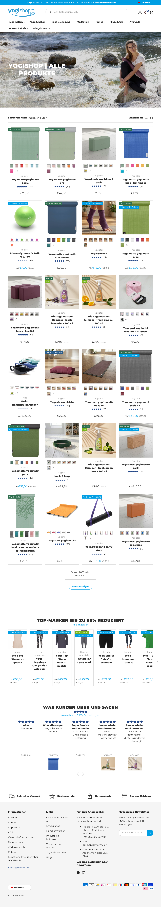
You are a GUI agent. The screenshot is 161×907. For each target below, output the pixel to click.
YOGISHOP (20, 896)
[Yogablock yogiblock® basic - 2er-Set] (25, 292)
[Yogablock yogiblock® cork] (136, 440)
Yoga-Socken (99, 253)
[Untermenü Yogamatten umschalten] (24, 22)
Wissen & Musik (17, 28)
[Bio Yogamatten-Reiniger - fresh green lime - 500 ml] (99, 440)
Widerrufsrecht (17, 847)
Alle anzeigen (81, 624)
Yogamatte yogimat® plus (135, 255)
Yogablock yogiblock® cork (135, 466)
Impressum (14, 827)
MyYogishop (53, 826)
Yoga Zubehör (37, 22)
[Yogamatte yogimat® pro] (62, 144)
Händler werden (55, 831)
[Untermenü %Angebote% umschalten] (49, 28)
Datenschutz (15, 842)
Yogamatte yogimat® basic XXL (135, 404)
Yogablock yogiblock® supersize (135, 543)
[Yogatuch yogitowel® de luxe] (99, 366)
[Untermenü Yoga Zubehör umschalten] (46, 22)
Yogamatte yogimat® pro (62, 181)
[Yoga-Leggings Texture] (128, 639)
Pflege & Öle (116, 22)
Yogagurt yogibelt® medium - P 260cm (135, 330)
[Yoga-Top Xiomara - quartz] (17, 639)
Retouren (13, 852)
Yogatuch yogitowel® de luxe (99, 404)
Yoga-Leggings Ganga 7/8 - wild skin (39, 663)
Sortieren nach (17, 117)
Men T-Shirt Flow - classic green (150, 660)
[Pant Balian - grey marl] (84, 639)
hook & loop (62, 476)
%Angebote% (40, 28)
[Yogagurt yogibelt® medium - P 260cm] (136, 292)
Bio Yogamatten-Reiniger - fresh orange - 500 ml (99, 320)
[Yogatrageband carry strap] (99, 511)
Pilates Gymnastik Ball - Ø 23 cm (25, 255)
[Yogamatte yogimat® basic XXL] (136, 366)
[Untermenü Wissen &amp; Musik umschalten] (27, 28)
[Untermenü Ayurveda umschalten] (141, 22)
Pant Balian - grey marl (84, 660)
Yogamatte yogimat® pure (25, 473)
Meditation (83, 22)
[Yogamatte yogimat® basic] (25, 144)
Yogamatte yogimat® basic (25, 181)
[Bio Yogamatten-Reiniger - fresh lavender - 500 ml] (62, 292)
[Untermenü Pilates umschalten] (104, 22)
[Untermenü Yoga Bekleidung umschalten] (71, 22)
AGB (10, 832)
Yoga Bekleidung (61, 22)
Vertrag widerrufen (19, 867)
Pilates (99, 22)
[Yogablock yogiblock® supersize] (136, 511)
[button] (151, 12)
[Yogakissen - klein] (62, 366)
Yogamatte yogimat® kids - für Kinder (135, 181)
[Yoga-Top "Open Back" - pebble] (61, 639)
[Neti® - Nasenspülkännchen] (25, 366)
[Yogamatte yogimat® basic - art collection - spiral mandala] (25, 511)
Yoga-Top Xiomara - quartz (17, 659)
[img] (80, 712)
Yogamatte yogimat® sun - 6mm (62, 256)
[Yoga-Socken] (99, 218)
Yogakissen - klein (62, 402)
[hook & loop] (62, 440)
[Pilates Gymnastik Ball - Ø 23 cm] (25, 218)
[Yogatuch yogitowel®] (62, 511)
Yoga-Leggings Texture (128, 659)
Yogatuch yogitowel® (62, 540)
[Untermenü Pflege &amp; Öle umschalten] (124, 22)
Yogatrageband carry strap (98, 548)
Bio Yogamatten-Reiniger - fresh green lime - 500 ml (99, 468)
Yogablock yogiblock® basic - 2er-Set (25, 329)
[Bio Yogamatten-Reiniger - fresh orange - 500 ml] (99, 292)
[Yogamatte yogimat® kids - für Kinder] (136, 144)
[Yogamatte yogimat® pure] (25, 440)
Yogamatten (16, 22)
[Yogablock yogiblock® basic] (99, 144)
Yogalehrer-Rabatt (57, 852)
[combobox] (86, 12)
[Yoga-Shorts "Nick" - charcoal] (106, 639)
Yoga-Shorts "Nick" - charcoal (106, 659)
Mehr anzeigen (80, 586)
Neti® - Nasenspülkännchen (25, 403)
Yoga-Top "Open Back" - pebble (62, 660)
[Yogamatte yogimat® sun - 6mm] (62, 218)
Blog (49, 857)
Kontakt (12, 822)
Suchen (12, 817)
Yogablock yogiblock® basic (99, 181)
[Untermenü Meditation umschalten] (90, 22)
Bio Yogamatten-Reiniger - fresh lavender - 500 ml (62, 320)
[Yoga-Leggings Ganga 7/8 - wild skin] (39, 639)
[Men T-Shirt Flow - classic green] (150, 639)
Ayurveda (135, 22)
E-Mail (95, 830)
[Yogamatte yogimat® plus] (136, 218)
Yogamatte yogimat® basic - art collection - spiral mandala (25, 547)
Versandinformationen (21, 837)
